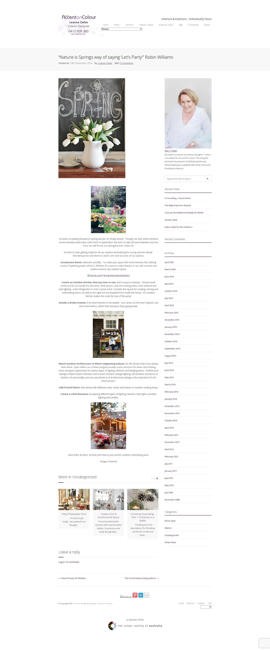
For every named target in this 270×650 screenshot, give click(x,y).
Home (105, 24)
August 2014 (170, 355)
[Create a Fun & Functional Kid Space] (108, 499)
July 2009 (169, 492)
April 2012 (169, 449)
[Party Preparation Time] (74, 499)
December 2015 (172, 319)
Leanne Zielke (105, 63)
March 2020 (170, 269)
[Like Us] (126, 597)
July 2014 (169, 363)
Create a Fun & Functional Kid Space (108, 515)
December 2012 (172, 442)
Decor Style (170, 520)
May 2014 (169, 377)
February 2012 (171, 456)
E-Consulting (193, 24)
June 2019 (169, 276)
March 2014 (170, 384)
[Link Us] (140, 596)
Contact (207, 24)
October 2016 (171, 291)
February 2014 (171, 391)
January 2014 (171, 399)
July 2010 (169, 478)
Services (130, 24)
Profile (117, 24)
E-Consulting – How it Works (178, 198)
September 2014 (172, 348)
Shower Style (171, 219)
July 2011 (169, 463)
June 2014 (169, 370)
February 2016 (171, 312)
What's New (170, 542)
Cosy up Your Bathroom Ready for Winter (184, 212)
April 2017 (169, 283)
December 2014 (172, 334)
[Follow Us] (135, 596)
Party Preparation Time (74, 513)
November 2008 (172, 499)
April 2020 (169, 262)
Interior (168, 528)
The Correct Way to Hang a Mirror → (141, 578)
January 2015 (171, 327)
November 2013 (172, 413)
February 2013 (171, 434)
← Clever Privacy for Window (72, 578)
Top (210, 603)
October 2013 (171, 420)
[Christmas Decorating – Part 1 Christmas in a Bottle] (142, 499)
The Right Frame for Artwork (178, 205)
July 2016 (169, 298)
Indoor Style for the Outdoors (178, 227)
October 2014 (171, 341)
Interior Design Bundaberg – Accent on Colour (93, 603)
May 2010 (169, 485)
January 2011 (171, 470)
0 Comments (126, 63)
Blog (180, 24)
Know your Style (166, 24)
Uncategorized (172, 535)
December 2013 (172, 406)
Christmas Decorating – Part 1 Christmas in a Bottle (142, 517)
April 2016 (169, 305)
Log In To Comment (68, 562)
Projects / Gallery (146, 24)
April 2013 (169, 427)
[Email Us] (146, 596)
